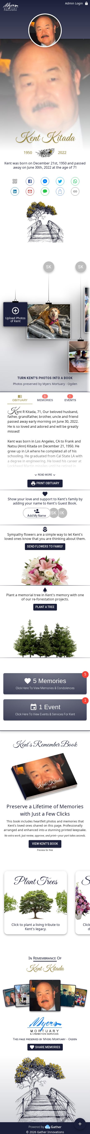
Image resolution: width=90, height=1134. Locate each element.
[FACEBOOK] (30, 181)
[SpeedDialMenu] (80, 1124)
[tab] (19, 398)
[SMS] (45, 191)
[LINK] (75, 191)
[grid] (45, 325)
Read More (45, 474)
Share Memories (47, 1047)
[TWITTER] (60, 181)
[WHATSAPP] (75, 181)
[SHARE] (60, 191)
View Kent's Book (45, 843)
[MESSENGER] (45, 181)
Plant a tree (44, 607)
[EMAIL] (30, 191)
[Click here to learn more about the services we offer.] (45, 1027)
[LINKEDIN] (15, 191)
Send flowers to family (45, 546)
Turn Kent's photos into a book (45, 378)
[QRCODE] (15, 181)
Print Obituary (47, 483)
